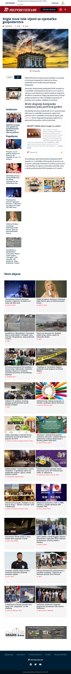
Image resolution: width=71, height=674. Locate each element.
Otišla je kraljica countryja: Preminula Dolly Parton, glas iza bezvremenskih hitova (12, 228)
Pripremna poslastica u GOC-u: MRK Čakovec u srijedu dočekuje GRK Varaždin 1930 (50, 504)
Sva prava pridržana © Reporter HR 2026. (35, 672)
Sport (40, 509)
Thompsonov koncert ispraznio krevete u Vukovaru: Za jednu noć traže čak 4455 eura (43, 1)
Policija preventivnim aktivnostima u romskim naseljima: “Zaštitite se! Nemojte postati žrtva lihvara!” (51, 572)
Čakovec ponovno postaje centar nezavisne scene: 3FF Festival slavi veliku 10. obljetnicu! (50, 471)
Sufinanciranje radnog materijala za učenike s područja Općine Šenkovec (50, 402)
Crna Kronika (10, 477)
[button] (60, 9)
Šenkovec (46, 405)
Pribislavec (15, 610)
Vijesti (14, 305)
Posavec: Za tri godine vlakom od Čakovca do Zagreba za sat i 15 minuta (13, 155)
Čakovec (14, 441)
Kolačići (48, 655)
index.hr (28, 118)
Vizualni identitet (60, 655)
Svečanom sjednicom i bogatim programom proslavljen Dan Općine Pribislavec (50, 606)
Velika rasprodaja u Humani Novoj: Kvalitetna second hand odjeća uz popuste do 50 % (18, 437)
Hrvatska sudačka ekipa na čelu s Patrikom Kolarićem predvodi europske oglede (17, 572)
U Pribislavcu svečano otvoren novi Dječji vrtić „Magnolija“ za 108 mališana (18, 606)
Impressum (21, 655)
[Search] (17, 77)
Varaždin (9, 377)
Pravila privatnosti (35, 655)
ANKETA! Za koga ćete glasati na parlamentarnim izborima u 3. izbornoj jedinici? (13, 128)
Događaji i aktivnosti (23, 441)
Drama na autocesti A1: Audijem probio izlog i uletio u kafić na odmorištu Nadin (49, 335)
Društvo (9, 305)
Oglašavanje (8, 655)
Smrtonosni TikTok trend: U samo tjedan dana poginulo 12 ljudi (18, 538)
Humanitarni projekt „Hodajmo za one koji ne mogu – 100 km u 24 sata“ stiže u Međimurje (19, 504)
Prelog (46, 443)
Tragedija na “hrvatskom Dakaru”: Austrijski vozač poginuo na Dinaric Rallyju (50, 369)
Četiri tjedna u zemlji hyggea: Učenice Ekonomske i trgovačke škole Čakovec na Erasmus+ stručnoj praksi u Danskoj (51, 539)
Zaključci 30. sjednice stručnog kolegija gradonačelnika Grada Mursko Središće (16, 403)
